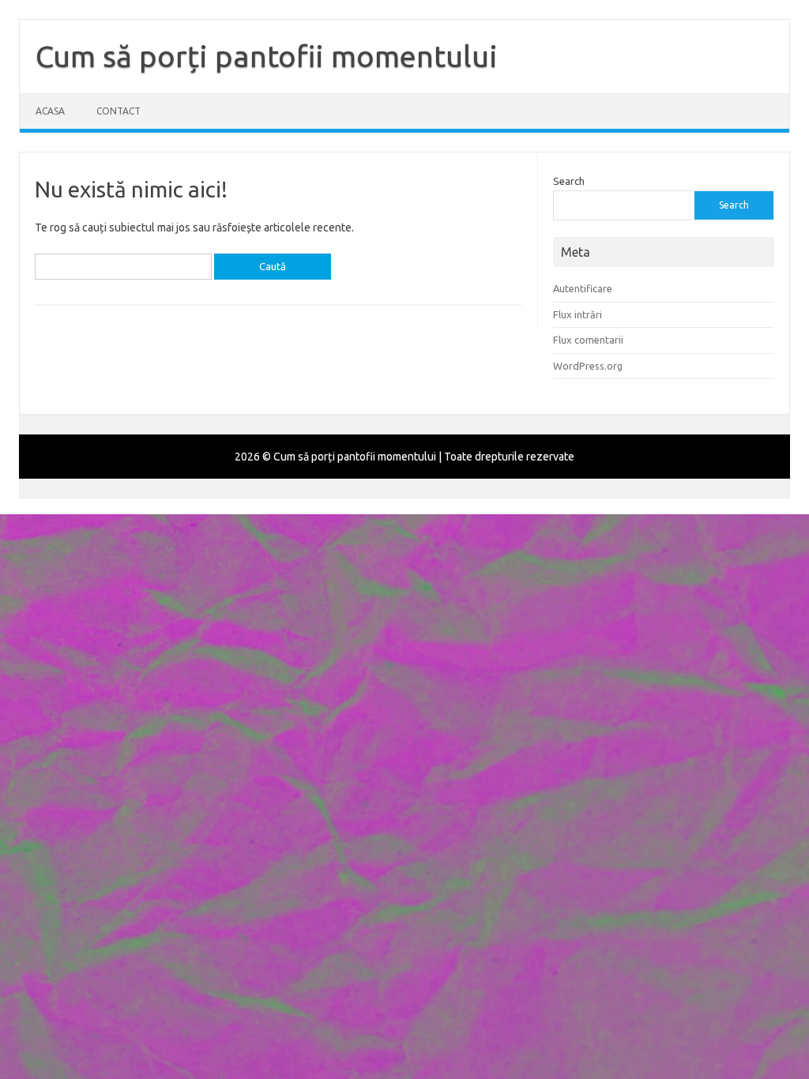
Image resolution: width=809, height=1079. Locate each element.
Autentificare (582, 288)
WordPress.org (588, 365)
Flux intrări (577, 314)
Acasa (50, 111)
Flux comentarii (588, 339)
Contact (118, 111)
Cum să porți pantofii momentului (267, 56)
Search (569, 180)
